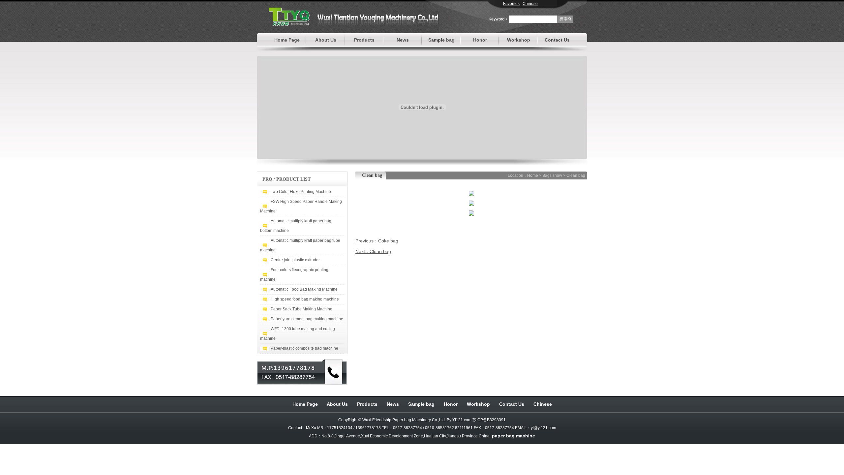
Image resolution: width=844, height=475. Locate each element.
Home (532, 175)
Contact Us (557, 40)
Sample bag (441, 40)
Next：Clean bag (373, 251)
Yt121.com (461, 420)
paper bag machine (513, 435)
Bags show (552, 175)
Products (364, 40)
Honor (480, 40)
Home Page (287, 40)
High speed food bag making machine (305, 299)
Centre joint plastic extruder (295, 260)
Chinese (542, 404)
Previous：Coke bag (376, 240)
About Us (325, 40)
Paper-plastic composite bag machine (304, 348)
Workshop (518, 40)
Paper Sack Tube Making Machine (301, 309)
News (403, 40)
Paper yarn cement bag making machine (307, 319)
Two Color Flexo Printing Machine (301, 191)
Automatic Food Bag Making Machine (304, 289)
